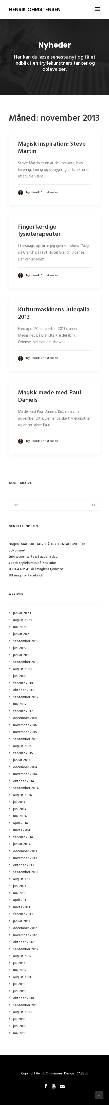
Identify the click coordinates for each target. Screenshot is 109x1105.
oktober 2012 (23, 942)
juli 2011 (19, 984)
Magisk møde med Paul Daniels (49, 396)
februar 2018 (23, 683)
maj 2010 (20, 1033)
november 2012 (25, 935)
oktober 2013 (23, 865)
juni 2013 (19, 886)
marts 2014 (21, 830)
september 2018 (26, 662)
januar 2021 (21, 634)
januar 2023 (22, 613)
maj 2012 (20, 970)
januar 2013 (21, 921)
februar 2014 (23, 837)
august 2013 (22, 879)
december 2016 (25, 718)
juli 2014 (19, 802)
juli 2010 (19, 1019)
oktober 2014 (23, 781)
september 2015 (26, 739)
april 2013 (20, 900)
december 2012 (25, 928)
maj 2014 (20, 816)
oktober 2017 (23, 690)
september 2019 (26, 641)
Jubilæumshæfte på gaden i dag (33, 557)
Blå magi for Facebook (26, 575)
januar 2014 (22, 844)
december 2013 (25, 851)
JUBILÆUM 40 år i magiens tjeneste (36, 569)
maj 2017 (20, 704)
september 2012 (26, 949)
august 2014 (22, 795)
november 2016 (25, 725)
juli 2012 (19, 963)
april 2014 (20, 823)
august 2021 (22, 620)
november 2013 (25, 858)
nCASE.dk (81, 1073)
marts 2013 (21, 907)
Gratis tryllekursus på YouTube (32, 563)
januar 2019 (21, 655)
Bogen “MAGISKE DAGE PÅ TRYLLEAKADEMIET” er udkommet (47, 547)
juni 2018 (19, 676)
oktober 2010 (23, 998)
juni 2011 (19, 991)
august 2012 (22, 956)
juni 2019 (19, 648)
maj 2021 (20, 627)
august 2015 (22, 746)
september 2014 (26, 788)
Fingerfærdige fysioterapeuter (39, 230)
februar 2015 (23, 753)
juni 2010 (19, 1026)
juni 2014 (20, 809)
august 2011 (22, 977)
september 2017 (26, 697)
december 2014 (25, 767)
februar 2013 (23, 914)
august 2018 (22, 669)
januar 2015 (21, 760)
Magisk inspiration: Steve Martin (52, 147)
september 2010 (26, 1005)
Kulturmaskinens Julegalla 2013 (53, 313)
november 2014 (25, 774)
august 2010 (22, 1012)
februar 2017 (23, 711)
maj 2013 (19, 893)
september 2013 (25, 872)
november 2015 (25, 732)
